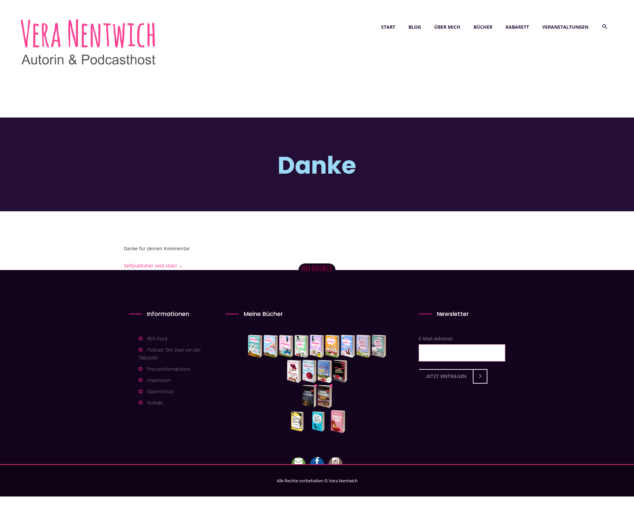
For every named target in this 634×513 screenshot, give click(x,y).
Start (388, 27)
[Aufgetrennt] (325, 396)
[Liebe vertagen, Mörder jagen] (271, 346)
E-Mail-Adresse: (436, 338)
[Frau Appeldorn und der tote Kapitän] (325, 371)
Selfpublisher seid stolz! (153, 265)
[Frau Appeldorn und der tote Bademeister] (309, 371)
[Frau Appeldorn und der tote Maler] (294, 371)
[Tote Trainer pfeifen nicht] (348, 346)
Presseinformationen (168, 369)
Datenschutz (160, 391)
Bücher (483, 27)
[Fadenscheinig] (309, 396)
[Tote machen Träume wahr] (286, 346)
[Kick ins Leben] (298, 421)
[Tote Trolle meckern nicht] (317, 346)
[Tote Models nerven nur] (255, 346)
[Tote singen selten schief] (363, 346)
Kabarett (517, 27)
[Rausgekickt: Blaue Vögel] (320, 421)
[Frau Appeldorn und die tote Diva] (340, 371)
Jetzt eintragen (446, 376)
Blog (414, 27)
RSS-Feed (157, 338)
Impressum (159, 380)
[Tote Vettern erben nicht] (379, 346)
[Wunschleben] (338, 421)
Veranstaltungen (565, 27)
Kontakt (155, 402)
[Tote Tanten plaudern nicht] (332, 346)
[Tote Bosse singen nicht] (301, 346)
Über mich (447, 27)
